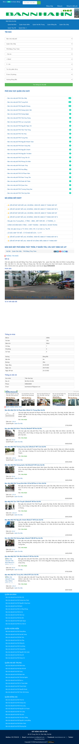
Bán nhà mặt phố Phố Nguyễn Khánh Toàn (21, 141)
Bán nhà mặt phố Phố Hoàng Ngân (18, 114)
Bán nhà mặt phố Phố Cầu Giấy (17, 98)
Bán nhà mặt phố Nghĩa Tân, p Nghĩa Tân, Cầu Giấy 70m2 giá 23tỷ (59, 395)
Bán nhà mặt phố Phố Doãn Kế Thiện (19, 181)
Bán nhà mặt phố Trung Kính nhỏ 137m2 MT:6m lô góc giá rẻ (25, 483)
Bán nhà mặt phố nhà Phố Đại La (14, 680)
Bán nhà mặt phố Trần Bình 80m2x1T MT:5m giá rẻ (22, 556)
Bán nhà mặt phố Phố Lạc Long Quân (19, 122)
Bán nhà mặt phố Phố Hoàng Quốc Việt (20, 110)
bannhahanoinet (40, 739)
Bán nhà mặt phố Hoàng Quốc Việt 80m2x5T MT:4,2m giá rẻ (25, 465)
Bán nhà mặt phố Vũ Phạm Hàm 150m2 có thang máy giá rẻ (25, 410)
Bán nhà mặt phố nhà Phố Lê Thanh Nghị (16, 683)
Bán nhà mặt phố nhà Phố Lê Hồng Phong (17, 609)
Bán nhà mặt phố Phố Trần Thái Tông (19, 130)
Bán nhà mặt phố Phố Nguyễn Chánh (19, 149)
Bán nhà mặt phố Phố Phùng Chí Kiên (19, 161)
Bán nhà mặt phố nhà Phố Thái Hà (15, 700)
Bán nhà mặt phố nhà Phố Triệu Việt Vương (17, 692)
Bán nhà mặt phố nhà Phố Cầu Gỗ (15, 655)
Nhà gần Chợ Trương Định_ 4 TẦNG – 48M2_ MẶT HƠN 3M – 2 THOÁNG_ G (31, 221)
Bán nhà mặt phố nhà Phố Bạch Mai (15, 674)
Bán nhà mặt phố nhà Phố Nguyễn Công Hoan (18, 603)
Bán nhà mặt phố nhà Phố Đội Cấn (15, 597)
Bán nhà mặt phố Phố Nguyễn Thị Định (19, 153)
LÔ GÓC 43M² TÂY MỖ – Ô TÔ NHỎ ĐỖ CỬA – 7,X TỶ (25, 233)
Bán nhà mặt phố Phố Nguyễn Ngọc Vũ (20, 126)
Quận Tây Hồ (12, 28)
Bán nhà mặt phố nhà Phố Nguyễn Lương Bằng (18, 720)
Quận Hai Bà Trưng (39, 24)
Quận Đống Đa (52, 24)
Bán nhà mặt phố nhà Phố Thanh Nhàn (16, 686)
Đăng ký (59, 6)
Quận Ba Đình (12, 24)
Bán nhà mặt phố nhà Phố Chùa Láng (16, 705)
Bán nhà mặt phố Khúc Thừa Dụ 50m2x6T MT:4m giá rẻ (23, 428)
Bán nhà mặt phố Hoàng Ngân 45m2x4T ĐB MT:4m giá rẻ (24, 538)
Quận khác (22, 28)
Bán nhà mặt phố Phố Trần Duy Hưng (19, 118)
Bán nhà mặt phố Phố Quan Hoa (17, 185)
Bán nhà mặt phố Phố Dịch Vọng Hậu (19, 145)
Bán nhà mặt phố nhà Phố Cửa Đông (15, 646)
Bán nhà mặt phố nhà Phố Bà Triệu (15, 637)
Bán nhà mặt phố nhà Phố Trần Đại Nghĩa (17, 677)
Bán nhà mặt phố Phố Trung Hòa (18, 138)
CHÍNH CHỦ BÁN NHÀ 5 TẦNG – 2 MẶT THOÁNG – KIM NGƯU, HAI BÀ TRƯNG (32, 225)
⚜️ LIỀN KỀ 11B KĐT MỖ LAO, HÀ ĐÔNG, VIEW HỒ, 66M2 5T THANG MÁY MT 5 (33, 209)
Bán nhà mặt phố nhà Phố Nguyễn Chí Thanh (18, 708)
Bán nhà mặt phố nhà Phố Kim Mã (15, 618)
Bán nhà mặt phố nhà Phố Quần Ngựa (16, 621)
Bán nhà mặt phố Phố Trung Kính (18, 102)
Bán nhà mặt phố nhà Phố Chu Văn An (16, 624)
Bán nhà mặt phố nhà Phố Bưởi (14, 606)
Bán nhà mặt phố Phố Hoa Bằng (17, 169)
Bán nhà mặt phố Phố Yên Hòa (17, 134)
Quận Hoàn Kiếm (24, 24)
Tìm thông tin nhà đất (39, 84)
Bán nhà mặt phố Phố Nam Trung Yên (19, 177)
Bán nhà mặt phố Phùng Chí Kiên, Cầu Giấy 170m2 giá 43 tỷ (43, 395)
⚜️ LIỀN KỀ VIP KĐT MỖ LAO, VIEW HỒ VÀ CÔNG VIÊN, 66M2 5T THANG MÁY (32, 241)
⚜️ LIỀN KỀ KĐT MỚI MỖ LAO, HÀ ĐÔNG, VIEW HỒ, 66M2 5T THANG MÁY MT (32, 205)
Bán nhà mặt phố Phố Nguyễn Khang (19, 106)
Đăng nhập (49, 6)
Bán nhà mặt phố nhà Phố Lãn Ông (15, 640)
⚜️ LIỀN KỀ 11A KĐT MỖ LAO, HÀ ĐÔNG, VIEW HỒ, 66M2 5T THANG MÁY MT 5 (33, 217)
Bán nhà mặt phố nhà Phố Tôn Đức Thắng (17, 717)
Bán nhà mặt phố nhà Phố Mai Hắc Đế (16, 668)
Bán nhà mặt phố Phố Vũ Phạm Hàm (19, 173)
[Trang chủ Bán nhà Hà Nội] (39, 13)
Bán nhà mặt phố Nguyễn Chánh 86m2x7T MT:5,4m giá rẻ (24, 520)
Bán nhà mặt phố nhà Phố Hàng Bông (16, 631)
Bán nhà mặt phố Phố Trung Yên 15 (18, 157)
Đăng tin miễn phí (71, 6)
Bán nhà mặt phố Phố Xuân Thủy (18, 165)
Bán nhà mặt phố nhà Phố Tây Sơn (15, 714)
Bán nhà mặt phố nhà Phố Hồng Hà (15, 643)
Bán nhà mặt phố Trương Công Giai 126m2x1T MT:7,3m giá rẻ (25, 446)
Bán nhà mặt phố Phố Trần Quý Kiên (19, 193)
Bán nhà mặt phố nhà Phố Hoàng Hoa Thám (17, 600)
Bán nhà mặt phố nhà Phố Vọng (14, 671)
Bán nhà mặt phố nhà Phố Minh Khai (15, 665)
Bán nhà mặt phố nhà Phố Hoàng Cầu (16, 702)
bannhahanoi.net (60, 737)
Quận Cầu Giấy (64, 24)
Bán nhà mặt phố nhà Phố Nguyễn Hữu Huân (18, 652)
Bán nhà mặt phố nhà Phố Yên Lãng (15, 711)
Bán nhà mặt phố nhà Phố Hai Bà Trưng (16, 634)
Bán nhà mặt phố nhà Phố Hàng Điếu (15, 649)
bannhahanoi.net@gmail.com (36, 737)
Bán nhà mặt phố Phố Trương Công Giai (20, 189)
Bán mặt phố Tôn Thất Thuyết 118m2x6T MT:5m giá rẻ (23, 501)
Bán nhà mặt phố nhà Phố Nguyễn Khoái (16, 689)
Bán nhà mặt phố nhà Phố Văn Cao (15, 615)
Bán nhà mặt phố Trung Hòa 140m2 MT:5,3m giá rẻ (22, 574)
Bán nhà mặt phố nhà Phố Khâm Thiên (16, 723)
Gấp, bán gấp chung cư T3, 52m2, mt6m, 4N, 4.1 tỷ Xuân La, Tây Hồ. (29, 229)
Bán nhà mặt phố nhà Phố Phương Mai (16, 726)
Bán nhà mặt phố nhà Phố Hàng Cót (15, 658)
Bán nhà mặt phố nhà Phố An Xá (14, 612)
